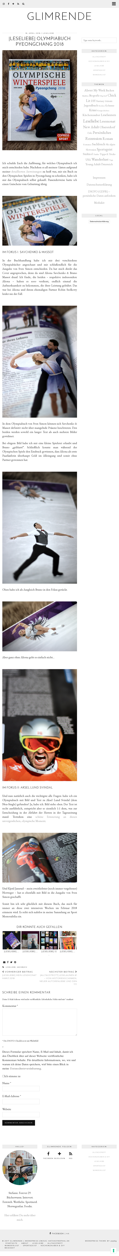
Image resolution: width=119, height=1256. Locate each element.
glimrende (59, 17)
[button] (115, 3)
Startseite (11, 1243)
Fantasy (100, 101)
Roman (108, 138)
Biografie (94, 95)
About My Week (94, 90)
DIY (93, 101)
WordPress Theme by (101, 1241)
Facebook (60, 1233)
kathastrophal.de (59, 1241)
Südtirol (88, 154)
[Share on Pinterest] (15, 962)
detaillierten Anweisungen (26, 171)
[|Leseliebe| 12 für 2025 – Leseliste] (49, 940)
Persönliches (102, 132)
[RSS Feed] (18, 3)
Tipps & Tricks (107, 154)
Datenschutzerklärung (99, 184)
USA (88, 159)
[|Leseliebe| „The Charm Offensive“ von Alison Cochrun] (68, 940)
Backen (110, 90)
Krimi (93, 110)
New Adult (91, 127)
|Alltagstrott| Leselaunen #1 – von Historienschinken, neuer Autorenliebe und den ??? (58, 977)
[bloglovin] (13, 3)
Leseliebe (48, 33)
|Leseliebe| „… (11, 952)
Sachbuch (22, 967)
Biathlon (85, 95)
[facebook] (8, 3)
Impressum (99, 177)
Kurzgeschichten (103, 110)
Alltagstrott (99, 57)
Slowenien (91, 149)
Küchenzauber (91, 115)
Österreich (107, 164)
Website (6, 1109)
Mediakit (99, 202)
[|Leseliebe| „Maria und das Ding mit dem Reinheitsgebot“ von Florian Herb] (30, 940)
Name (6, 1083)
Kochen (102, 105)
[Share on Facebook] (7, 962)
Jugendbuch (91, 105)
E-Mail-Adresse (11, 1096)
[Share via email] (4, 962)
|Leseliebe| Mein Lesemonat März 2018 (19, 974)
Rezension (93, 138)
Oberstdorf (107, 127)
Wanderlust (99, 75)
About (24, 1243)
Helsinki (108, 101)
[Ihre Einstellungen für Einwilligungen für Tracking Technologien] (114, 1251)
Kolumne (109, 105)
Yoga (111, 160)
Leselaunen (108, 115)
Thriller (96, 154)
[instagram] (4, 3)
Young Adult (93, 164)
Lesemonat (107, 121)
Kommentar (10, 1006)
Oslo (89, 133)
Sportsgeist (99, 70)
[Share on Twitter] (11, 962)
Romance (87, 144)
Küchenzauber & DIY (99, 61)
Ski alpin (110, 144)
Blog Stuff (103, 96)
